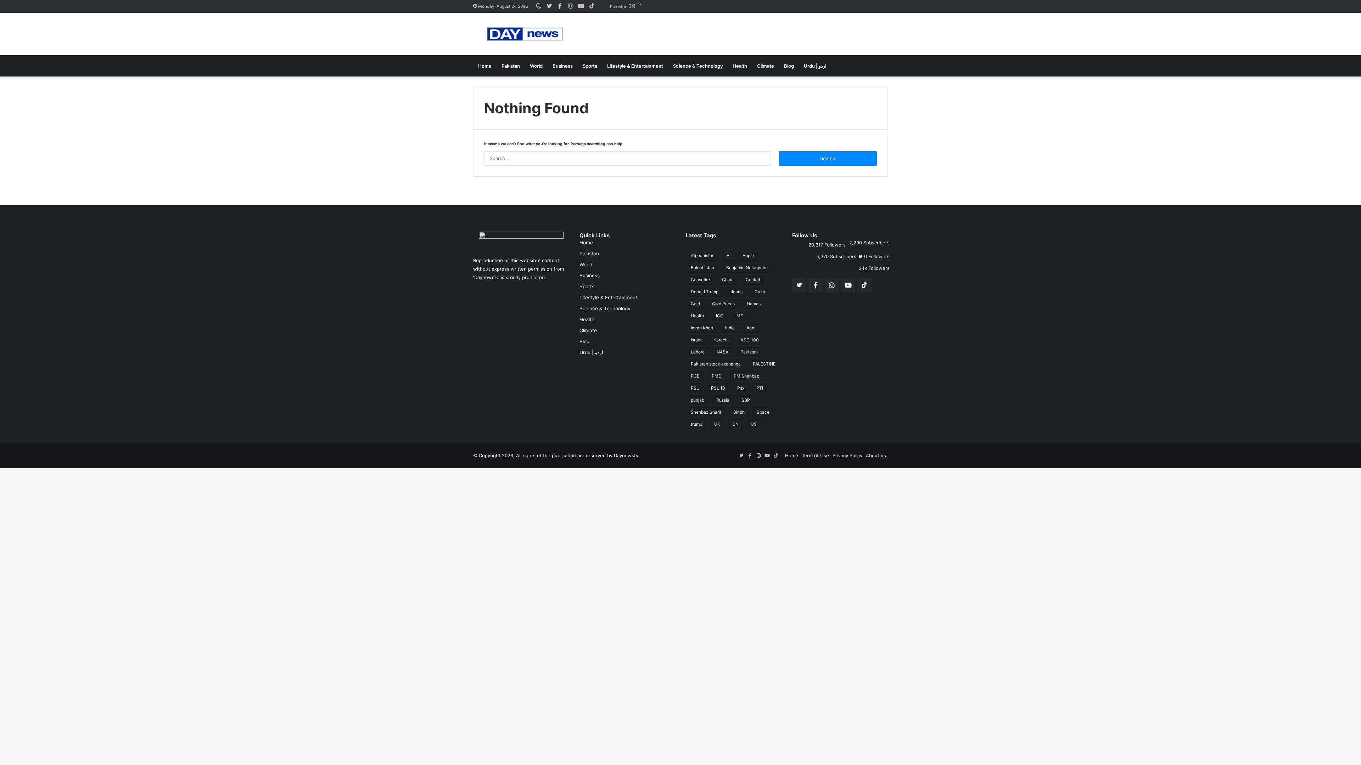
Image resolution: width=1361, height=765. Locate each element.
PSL (695, 388)
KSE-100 (750, 339)
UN (735, 424)
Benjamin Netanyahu (747, 267)
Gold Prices (723, 303)
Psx (740, 388)
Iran (750, 327)
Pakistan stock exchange (716, 364)
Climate (765, 66)
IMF (739, 315)
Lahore (698, 352)
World (536, 66)
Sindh (739, 412)
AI (728, 255)
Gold (695, 303)
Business (563, 66)
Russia (722, 400)
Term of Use (815, 455)
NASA (722, 352)
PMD (717, 376)
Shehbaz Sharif (706, 412)
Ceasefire (700, 279)
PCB (695, 376)
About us (876, 455)
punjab (697, 400)
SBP (745, 400)
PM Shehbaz (746, 376)
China (728, 279)
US (754, 424)
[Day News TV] (525, 34)
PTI (759, 388)
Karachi (721, 339)
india (730, 327)
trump (696, 424)
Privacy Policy (847, 455)
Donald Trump (704, 291)
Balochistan (702, 267)
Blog (789, 66)
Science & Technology (698, 66)
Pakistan (511, 66)
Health (740, 66)
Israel (696, 339)
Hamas (754, 303)
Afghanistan (703, 255)
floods (736, 291)
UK (717, 424)
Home (485, 66)
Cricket (753, 279)
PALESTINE (764, 364)
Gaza (760, 291)
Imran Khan (702, 327)
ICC (719, 315)
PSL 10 (718, 388)
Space (763, 412)
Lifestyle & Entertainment (635, 66)
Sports (590, 66)
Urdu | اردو (815, 66)
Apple (748, 255)
